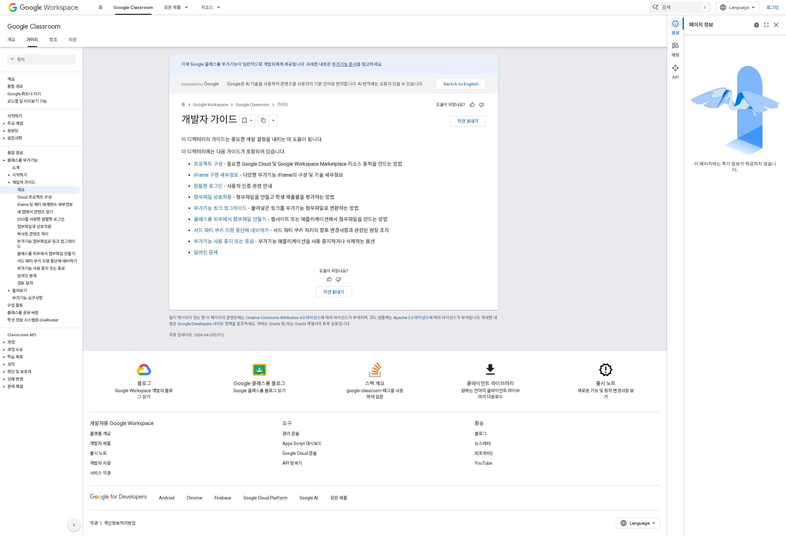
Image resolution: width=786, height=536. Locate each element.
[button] (40, 123)
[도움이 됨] (472, 104)
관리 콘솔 (290, 433)
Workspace (61, 7)
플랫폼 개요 (100, 433)
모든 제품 (172, 7)
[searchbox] (41, 59)
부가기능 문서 (344, 64)
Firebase (223, 497)
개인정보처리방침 (120, 523)
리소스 (207, 7)
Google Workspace (210, 104)
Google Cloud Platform (265, 497)
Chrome (194, 497)
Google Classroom (133, 7)
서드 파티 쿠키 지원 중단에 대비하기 (231, 230)
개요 (11, 39)
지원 (72, 39)
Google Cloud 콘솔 (299, 453)
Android (166, 497)
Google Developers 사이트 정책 (204, 323)
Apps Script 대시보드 (302, 443)
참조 (53, 39)
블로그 (481, 433)
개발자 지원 (100, 463)
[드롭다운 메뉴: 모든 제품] (188, 7)
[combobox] (680, 7)
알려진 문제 (206, 252)
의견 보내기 (467, 121)
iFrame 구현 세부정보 (216, 175)
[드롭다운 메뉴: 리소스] (220, 7)
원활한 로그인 (208, 186)
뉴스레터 (483, 443)
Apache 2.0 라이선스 (411, 317)
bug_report (756, 25)
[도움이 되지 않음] (481, 104)
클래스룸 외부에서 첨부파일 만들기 (230, 219)
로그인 (773, 7)
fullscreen (766, 25)
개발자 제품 (100, 443)
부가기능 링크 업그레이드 (220, 208)
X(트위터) (483, 453)
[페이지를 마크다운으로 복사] (263, 120)
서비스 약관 (100, 473)
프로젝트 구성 (208, 164)
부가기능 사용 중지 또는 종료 (224, 241)
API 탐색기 (292, 463)
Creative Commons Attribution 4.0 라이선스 (283, 317)
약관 (94, 523)
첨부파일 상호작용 (213, 197)
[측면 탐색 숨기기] (74, 525)
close (776, 25)
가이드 (32, 39)
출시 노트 (98, 453)
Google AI (309, 497)
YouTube (483, 463)
